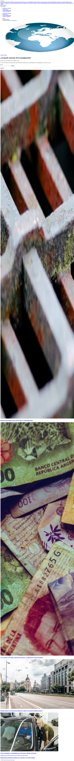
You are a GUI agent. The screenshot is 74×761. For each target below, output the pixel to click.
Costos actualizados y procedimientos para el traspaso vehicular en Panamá (18, 753)
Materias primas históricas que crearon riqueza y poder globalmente (16, 420)
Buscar (1, 64)
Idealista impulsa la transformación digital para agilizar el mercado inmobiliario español (21, 710)
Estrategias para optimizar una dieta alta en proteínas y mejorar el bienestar (31, 3)
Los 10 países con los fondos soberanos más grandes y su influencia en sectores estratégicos (21, 657)
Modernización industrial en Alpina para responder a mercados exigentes (17, 757)
